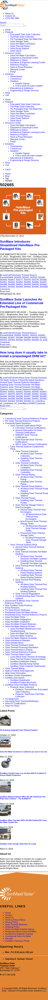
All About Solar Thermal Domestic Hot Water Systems (33, 557)
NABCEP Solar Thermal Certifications (26, 436)
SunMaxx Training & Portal (17, 941)
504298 (27, 284)
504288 (3, 284)
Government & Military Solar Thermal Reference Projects (22, 602)
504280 (43, 280)
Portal (13, 72)
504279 (35, 280)
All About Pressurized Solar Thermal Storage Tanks (36, 540)
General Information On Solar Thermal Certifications (28, 431)
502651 (25, 277)
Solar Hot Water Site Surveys (23, 633)
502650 (17, 277)
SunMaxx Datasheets (20, 680)
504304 (27, 287)
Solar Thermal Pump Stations (28, 486)
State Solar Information (15, 673)
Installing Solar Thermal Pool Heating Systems (33, 590)
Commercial (15, 79)
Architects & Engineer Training (19, 934)
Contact (8, 915)
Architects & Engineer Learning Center (27, 62)
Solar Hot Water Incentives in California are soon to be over (23, 752)
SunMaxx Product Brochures (23, 682)
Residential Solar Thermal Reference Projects (26, 615)
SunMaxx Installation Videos (23, 661)
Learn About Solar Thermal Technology (28, 657)
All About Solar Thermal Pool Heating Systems (33, 585)
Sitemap (9, 938)
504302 (11, 287)
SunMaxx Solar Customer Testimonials (27, 666)
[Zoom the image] (24, 894)
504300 (43, 284)
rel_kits (43, 340)
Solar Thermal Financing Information (21, 647)
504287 (43, 282)
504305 (35, 287)
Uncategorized (11, 699)
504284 (19, 282)
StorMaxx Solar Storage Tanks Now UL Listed (18, 844)
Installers (14, 81)
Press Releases (12, 608)
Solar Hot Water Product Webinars (20, 624)
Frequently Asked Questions (31, 380)
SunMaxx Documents (15, 678)
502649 (9, 277)
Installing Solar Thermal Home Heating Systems (31, 576)
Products (9, 32)
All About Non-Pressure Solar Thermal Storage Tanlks (36, 528)
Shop (7, 93)
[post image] (24, 211)
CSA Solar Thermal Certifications (30, 428)
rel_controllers (38, 401)
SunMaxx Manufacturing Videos (24, 664)
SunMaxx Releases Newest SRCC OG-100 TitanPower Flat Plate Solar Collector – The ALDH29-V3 (22, 798)
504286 (35, 282)
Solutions (9, 74)
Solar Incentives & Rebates (17, 640)
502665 (41, 277)
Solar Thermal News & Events (19, 650)
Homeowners (16, 76)
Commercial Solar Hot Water (18, 936)
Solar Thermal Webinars (16, 924)
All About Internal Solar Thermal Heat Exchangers (36, 516)
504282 (11, 282)
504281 (3, 282)
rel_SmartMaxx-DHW (24, 403)
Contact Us (10, 16)
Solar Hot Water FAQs (15, 617)
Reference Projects (19, 65)
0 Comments (39, 403)
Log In (8, 169)
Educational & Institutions (21, 88)
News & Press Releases (21, 67)
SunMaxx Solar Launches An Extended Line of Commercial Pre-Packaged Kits (21, 303)
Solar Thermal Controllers (27, 463)
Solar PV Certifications (15, 703)
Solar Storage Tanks (19, 41)
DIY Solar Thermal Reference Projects (22, 421)
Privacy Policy (11, 922)
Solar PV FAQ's (12, 706)
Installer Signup (22, 83)
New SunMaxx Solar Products (18, 605)
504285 (27, 282)
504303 (19, 287)
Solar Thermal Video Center (18, 654)
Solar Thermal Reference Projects (20, 652)
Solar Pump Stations (19, 48)
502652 (33, 277)
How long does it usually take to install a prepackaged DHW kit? (23, 354)
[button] (3, 23)
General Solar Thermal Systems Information (20, 382)
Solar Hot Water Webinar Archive (20, 626)
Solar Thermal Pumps (25, 498)
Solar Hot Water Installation (17, 622)
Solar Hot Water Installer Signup (19, 929)
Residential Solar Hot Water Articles (21, 612)
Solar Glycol (15, 51)
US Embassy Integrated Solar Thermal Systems (19, 730)
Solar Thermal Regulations (27, 594)
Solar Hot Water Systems (21, 636)
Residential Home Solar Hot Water (20, 931)
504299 (35, 284)
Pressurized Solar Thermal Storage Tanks (32, 534)
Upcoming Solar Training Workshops (22, 701)
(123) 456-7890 (12, 18)
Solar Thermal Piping (20, 46)
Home (8, 30)
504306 (43, 287)
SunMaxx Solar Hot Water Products (21, 685)
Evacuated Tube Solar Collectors (25, 34)
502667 (11, 280)
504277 (19, 280)
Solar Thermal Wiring (14, 668)
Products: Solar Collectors (22, 687)
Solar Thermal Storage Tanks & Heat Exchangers (29, 506)
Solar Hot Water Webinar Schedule (21, 638)
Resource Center (13, 53)
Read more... (6, 291)
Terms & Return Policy (15, 920)
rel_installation (6, 403)
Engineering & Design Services (24, 90)
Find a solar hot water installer (29, 86)
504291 (19, 284)
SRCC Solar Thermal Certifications (31, 444)
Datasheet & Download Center (24, 58)
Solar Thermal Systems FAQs (22, 389)
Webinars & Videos (19, 60)
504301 (3, 287)
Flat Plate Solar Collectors (22, 37)
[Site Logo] (12, 9)
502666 (3, 280)
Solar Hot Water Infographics (18, 619)
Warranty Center (17, 69)
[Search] (25, 25)
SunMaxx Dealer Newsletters (18, 675)
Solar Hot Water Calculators (22, 55)
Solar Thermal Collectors (26, 451)
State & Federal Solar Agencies (19, 671)
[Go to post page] (5, 725)
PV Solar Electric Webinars (17, 610)
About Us (9, 13)
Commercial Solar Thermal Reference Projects (26, 418)
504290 (11, 284)
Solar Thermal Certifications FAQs (25, 425)
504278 (27, 280)
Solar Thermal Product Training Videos (28, 659)
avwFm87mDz (9, 275)
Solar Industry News (14, 643)
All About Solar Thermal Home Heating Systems (31, 571)
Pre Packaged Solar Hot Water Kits (26, 39)
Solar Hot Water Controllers (22, 44)
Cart (7, 95)
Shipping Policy (12, 927)
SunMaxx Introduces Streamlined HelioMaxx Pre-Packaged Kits (20, 245)
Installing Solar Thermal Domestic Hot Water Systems (33, 562)
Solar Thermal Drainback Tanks (19, 645)
